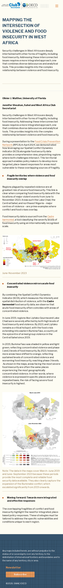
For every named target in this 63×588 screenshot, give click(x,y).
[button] (57, 6)
